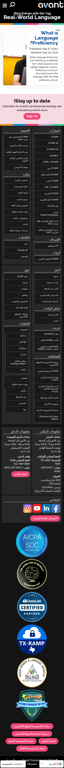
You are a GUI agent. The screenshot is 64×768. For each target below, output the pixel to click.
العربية (52, 764)
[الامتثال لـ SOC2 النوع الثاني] (32, 542)
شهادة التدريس (21, 167)
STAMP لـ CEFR (50, 162)
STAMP (54, 137)
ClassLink (23, 250)
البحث (55, 321)
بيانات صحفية (52, 282)
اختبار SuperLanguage (49, 213)
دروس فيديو (22, 199)
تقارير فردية (53, 314)
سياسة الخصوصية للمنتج (47, 410)
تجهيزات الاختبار (51, 404)
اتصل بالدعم (20, 474)
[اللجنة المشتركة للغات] (32, 673)
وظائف (25, 295)
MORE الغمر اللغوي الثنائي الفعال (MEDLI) (48, 347)
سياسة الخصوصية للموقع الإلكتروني (47, 363)
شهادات (24, 289)
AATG (23, 336)
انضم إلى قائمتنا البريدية (45, 518)
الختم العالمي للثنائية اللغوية (18, 159)
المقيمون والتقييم (20, 301)
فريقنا (25, 282)
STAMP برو (53, 168)
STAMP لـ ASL (51, 187)
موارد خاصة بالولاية (20, 212)
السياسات (54, 356)
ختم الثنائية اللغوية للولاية (17, 152)
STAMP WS (52, 149)
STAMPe (53, 156)
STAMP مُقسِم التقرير (48, 259)
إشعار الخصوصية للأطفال (32, 748)
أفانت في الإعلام (51, 289)
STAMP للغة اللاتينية (49, 200)
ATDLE (22, 348)
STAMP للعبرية (51, 193)
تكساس (22, 403)
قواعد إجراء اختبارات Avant (49, 378)
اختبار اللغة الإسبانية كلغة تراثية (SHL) (47, 222)
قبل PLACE (53, 206)
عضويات (24, 378)
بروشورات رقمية (20, 218)
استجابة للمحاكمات (49, 301)
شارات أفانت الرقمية (18, 146)
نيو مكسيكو (21, 397)
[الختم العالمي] (32, 574)
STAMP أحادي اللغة (49, 174)
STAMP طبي (52, 181)
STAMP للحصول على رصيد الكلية (18, 138)
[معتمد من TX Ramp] (32, 640)
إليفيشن (24, 256)
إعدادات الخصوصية (12, 764)
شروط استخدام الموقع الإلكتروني (32, 733)
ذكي (26, 244)
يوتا (24, 409)
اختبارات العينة (21, 180)
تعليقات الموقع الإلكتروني (21, 315)
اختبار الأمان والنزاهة (49, 397)
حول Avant (22, 276)
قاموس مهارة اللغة (19, 205)
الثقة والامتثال (22, 308)
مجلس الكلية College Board (18, 362)
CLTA (23, 355)
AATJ (23, 370)
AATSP (22, 342)
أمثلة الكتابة (23, 193)
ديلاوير (23, 391)
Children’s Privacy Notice (48, 417)
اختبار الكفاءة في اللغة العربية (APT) (48, 231)
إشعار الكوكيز (48, 741)
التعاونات (24, 329)
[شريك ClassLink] (32, 607)
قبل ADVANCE (51, 334)
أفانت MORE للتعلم (49, 340)
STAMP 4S (53, 143)
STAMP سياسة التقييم (48, 371)
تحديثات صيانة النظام (18, 230)
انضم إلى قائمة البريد (49, 295)
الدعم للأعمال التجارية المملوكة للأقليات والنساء (48, 389)
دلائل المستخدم (21, 187)
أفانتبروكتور (53, 246)
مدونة (56, 276)
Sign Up (32, 116)
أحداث (25, 224)
